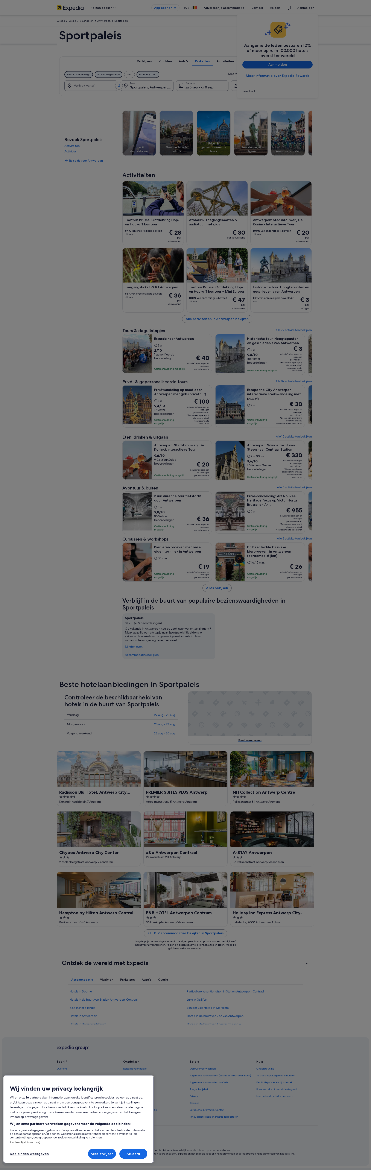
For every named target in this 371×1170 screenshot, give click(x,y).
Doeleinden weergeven (29, 1154)
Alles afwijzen (102, 1154)
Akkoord (133, 1154)
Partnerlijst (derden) (25, 1142)
